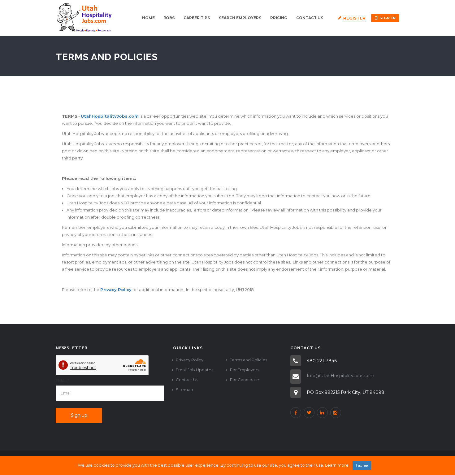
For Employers (244, 369)
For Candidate (244, 379)
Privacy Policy (189, 359)
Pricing (278, 17)
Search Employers (240, 17)
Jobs (169, 17)
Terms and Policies (248, 359)
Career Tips (197, 17)
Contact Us (309, 17)
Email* (62, 380)
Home (148, 17)
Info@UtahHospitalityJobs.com (340, 375)
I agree (362, 465)
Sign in (387, 18)
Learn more (337, 465)
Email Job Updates (194, 369)
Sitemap (184, 389)
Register (354, 17)
